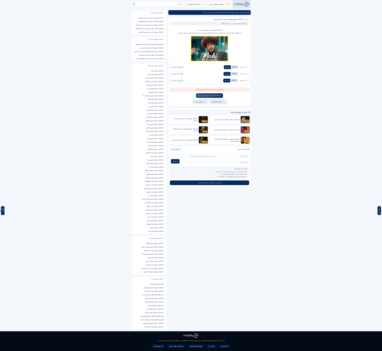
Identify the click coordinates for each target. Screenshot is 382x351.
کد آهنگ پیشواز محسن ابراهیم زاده (153, 96)
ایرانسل (210, 30)
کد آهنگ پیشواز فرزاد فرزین (155, 114)
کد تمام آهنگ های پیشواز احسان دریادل (209, 95)
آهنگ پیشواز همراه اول (157, 284)
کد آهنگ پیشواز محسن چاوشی (154, 121)
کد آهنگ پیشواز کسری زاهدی (155, 128)
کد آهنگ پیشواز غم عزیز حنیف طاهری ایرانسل (150, 59)
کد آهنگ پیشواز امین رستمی (155, 124)
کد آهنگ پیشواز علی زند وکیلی (155, 185)
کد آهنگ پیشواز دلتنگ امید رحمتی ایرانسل (151, 18)
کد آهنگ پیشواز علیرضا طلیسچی (154, 188)
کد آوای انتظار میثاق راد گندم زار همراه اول (151, 55)
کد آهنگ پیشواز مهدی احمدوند (154, 178)
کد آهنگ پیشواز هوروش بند (155, 89)
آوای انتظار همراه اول (193, 4)
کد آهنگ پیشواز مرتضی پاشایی (154, 210)
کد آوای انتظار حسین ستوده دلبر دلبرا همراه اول (150, 29)
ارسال (176, 161)
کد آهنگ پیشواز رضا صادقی (155, 149)
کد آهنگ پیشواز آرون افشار (155, 99)
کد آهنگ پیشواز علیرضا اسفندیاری (153, 272)
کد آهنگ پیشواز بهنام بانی (156, 103)
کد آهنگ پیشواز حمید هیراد (155, 160)
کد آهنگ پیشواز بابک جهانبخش (154, 203)
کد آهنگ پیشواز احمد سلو (156, 217)
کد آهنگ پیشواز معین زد (156, 135)
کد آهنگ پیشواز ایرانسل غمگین (154, 298)
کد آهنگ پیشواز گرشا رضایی (155, 139)
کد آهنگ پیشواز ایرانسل (217, 4)
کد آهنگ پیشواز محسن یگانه (155, 85)
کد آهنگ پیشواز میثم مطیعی (155, 243)
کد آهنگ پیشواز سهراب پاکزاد (155, 163)
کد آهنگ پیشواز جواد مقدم (156, 258)
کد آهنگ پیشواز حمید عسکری (155, 213)
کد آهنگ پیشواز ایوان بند (156, 106)
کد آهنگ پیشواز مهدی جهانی (155, 174)
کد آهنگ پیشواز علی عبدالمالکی (154, 81)
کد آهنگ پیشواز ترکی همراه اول (154, 302)
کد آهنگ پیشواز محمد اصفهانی (154, 181)
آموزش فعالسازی (217, 102)
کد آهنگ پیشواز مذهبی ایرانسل (154, 313)
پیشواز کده (243, 12)
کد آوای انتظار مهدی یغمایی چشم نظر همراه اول (149, 44)
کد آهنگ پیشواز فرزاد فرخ (156, 146)
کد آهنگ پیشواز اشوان (157, 156)
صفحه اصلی (224, 346)
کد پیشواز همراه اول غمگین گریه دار (153, 295)
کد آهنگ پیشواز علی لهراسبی (155, 110)
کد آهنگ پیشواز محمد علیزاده (155, 131)
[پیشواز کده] (241, 4)
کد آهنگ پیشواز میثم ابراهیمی (155, 153)
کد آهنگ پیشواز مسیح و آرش (155, 117)
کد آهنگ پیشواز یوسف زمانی (155, 142)
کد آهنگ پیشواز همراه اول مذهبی (153, 288)
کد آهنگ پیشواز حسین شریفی (155, 261)
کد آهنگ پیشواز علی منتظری (155, 192)
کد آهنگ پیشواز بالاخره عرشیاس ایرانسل (152, 48)
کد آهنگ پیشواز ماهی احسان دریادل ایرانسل (228, 19)
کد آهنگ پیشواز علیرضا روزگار (155, 78)
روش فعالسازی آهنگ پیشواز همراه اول (152, 316)
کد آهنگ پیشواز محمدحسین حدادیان (153, 268)
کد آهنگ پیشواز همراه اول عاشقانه (153, 323)
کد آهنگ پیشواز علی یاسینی (155, 74)
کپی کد (227, 67)
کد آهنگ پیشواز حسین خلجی (155, 265)
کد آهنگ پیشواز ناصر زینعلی (155, 206)
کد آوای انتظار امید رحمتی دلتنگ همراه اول (151, 21)
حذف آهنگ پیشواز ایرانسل (156, 305)
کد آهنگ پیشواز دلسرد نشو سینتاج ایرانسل (151, 32)
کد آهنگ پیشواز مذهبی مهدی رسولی (153, 247)
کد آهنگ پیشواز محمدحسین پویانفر (153, 254)
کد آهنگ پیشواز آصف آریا (156, 196)
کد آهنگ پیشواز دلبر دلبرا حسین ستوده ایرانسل (149, 25)
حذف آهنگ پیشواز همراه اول (155, 309)
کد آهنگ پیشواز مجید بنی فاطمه (154, 251)
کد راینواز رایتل (158, 346)
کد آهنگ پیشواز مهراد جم (156, 231)
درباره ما (222, 341)
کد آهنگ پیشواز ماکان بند (156, 167)
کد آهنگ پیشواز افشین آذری (155, 220)
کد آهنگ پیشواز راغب (157, 71)
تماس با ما (211, 346)
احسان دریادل (235, 12)
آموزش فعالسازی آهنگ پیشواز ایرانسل (152, 320)
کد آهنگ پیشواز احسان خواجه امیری (153, 199)
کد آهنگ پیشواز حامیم (157, 228)
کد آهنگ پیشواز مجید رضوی (155, 224)
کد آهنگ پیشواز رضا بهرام (156, 92)
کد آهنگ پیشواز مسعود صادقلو (154, 171)
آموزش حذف (198, 102)
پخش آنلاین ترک (176, 67)
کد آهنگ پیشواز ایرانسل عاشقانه (154, 327)
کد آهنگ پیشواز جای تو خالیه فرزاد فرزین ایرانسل (149, 51)
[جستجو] (134, 4)
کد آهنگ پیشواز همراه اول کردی (154, 291)
